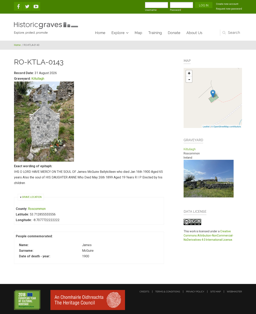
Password (176, 10)
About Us (194, 33)
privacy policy (195, 291)
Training (155, 33)
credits (144, 291)
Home (100, 33)
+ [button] (189, 73)
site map (215, 291)
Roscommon (37, 209)
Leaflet (206, 126)
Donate (174, 33)
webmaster (234, 291)
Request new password (229, 8)
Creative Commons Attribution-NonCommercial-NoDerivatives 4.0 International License (208, 235)
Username (151, 10)
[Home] (46, 25)
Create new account (227, 4)
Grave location (32, 197)
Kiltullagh (37, 79)
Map (138, 33)
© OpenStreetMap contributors (226, 126)
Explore (118, 33)
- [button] (189, 79)
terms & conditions (167, 291)
